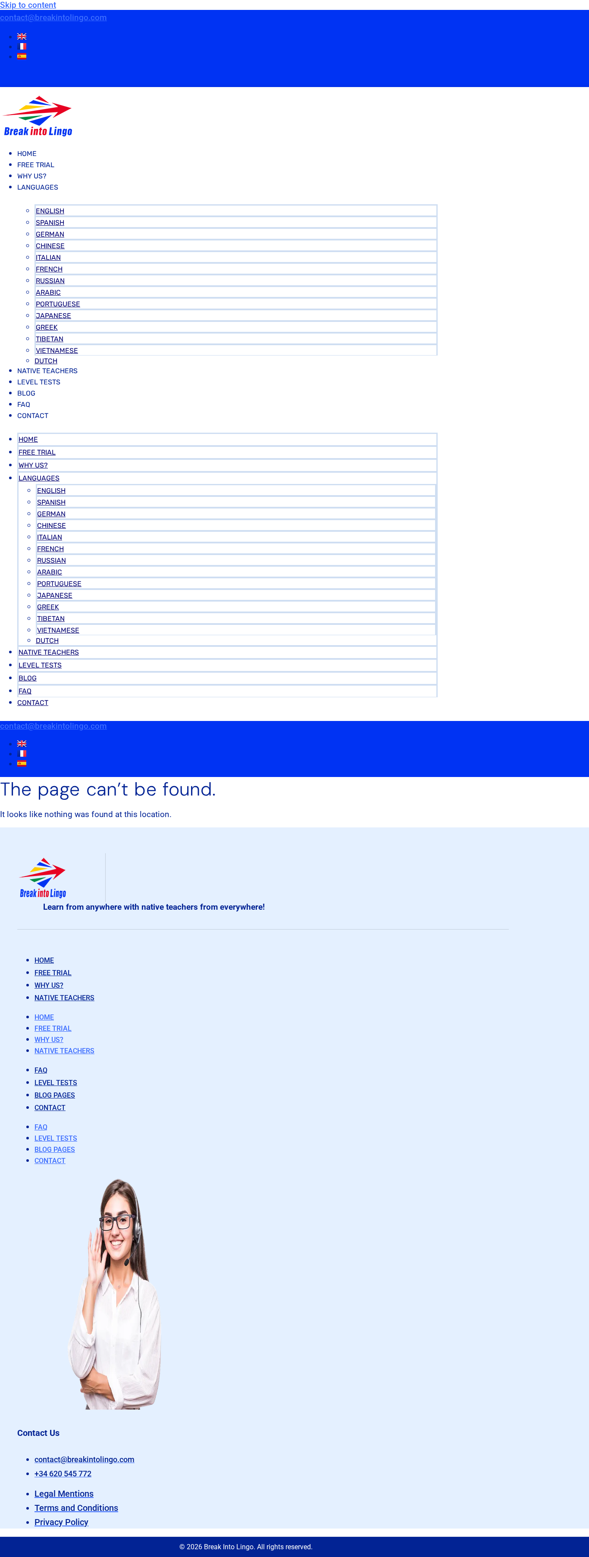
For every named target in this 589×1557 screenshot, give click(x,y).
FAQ (23, 404)
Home (27, 154)
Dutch (45, 361)
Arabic (48, 292)
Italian (48, 257)
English (50, 211)
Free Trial (35, 165)
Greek (47, 327)
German (50, 234)
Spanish (50, 222)
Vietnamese (57, 350)
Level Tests (38, 382)
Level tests (55, 1083)
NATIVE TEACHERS (47, 371)
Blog (26, 393)
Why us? (48, 985)
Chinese (50, 246)
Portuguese (58, 304)
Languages (37, 187)
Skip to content (28, 5)
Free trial (53, 973)
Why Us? (32, 176)
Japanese (53, 316)
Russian (50, 281)
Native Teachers (64, 998)
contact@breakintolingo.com (53, 17)
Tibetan (49, 339)
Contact (32, 416)
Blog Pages (54, 1095)
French (49, 269)
